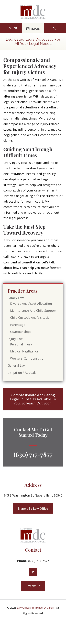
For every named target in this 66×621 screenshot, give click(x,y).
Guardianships (20, 332)
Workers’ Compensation (27, 358)
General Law (17, 365)
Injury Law (15, 339)
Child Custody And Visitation (30, 317)
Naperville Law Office (33, 508)
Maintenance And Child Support (33, 310)
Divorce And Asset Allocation (31, 303)
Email (35, 29)
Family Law (16, 298)
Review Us (33, 586)
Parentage (17, 325)
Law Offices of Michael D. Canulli (35, 607)
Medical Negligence (24, 351)
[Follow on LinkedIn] (33, 572)
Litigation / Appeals (22, 373)
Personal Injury (21, 344)
